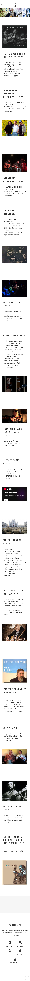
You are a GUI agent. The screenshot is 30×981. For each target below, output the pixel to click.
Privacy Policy (13, 933)
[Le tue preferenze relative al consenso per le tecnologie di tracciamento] (27, 978)
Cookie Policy (22, 933)
